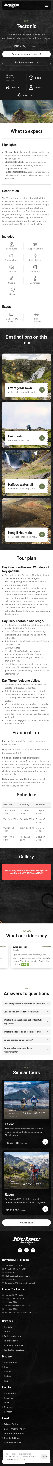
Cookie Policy (19, 1459)
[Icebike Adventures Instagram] (26, 1250)
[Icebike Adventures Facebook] (20, 1250)
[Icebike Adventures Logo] (11, 6)
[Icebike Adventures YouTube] (33, 1250)
